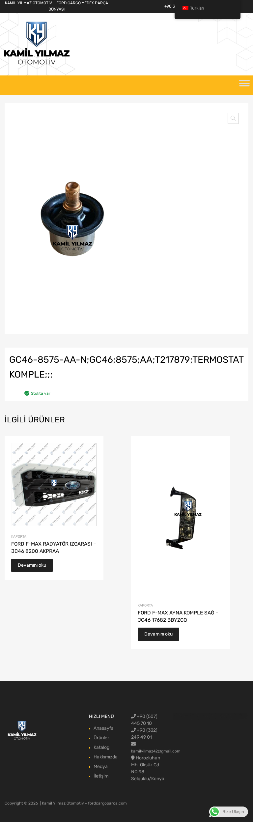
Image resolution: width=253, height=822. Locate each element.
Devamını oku (32, 565)
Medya (101, 766)
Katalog (101, 747)
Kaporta (18, 536)
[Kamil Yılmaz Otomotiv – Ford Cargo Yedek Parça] (37, 64)
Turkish (197, 8)
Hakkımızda (106, 757)
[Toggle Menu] (244, 85)
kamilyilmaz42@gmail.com (156, 751)
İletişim (101, 776)
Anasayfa (104, 728)
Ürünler (101, 738)
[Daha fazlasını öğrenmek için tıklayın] (22, 730)
